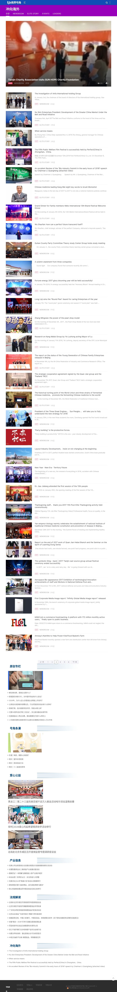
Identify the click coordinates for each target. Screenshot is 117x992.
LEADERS (57, 13)
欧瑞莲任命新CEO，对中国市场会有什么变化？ (26, 697)
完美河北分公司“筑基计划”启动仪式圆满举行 (25, 881)
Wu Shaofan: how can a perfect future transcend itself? (59, 224)
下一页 (75, 662)
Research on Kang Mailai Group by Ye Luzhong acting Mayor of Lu (63, 336)
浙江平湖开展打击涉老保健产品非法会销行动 (25, 929)
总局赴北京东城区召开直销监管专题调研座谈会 (32, 852)
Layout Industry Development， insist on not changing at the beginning (65, 449)
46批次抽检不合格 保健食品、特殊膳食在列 (24, 937)
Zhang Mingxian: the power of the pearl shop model (57, 318)
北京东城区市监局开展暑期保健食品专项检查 (25, 906)
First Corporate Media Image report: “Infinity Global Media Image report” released (70, 598)
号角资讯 (74, 986)
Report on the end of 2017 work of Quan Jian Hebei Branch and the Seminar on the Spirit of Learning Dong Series (71, 543)
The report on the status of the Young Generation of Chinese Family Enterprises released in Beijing (69, 356)
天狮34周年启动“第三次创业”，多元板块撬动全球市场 (28, 712)
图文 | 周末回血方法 (16, 763)
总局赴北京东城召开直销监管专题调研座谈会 (25, 902)
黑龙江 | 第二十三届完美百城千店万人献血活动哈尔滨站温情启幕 (41, 801)
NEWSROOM (18, 13)
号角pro (29, 985)
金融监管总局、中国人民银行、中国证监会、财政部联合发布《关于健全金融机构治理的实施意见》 (44, 918)
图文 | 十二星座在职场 (17, 767)
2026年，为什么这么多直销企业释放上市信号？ (26, 700)
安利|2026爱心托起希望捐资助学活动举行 (29, 826)
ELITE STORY (33, 13)
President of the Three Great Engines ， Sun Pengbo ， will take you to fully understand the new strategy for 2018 (68, 412)
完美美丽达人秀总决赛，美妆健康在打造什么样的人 (27, 716)
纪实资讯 (20, 985)
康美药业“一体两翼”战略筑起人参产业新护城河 (25, 873)
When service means (43, 131)
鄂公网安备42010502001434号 (79, 988)
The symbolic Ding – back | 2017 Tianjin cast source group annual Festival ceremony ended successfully (67, 562)
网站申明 (30, 989)
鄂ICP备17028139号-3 (89, 986)
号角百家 (39, 985)
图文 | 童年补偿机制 (16, 759)
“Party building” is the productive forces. (52, 430)
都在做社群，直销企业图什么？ (20, 693)
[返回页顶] (113, 978)
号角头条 (48, 985)
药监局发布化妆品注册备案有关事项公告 (23, 926)
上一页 (42, 662)
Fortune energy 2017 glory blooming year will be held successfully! (64, 280)
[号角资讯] (14, 2)
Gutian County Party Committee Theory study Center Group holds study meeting (70, 243)
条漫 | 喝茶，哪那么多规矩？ (19, 755)
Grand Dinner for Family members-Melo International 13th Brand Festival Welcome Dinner (70, 207)
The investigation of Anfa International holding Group (58, 93)
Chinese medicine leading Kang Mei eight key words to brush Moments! (66, 187)
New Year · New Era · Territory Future (51, 467)
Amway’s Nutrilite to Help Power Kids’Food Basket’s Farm (59, 636)
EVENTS (45, 13)
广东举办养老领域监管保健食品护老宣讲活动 (25, 910)
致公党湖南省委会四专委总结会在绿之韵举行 (25, 889)
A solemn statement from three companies (53, 262)
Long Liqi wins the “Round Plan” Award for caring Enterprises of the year (66, 299)
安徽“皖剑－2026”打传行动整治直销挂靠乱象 (25, 922)
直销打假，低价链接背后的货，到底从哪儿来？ (26, 708)
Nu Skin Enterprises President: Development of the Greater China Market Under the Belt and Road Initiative (71, 113)
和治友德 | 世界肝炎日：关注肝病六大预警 (24, 877)
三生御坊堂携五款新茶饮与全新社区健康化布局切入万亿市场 (30, 720)
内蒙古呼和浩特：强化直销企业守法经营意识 (25, 933)
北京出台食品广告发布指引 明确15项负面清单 (25, 914)
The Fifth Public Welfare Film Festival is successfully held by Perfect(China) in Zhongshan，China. (68, 150)
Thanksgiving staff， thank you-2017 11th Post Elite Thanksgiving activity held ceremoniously (68, 506)
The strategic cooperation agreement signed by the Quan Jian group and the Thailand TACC (68, 375)
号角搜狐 (20, 989)
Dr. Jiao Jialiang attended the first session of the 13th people (61, 486)
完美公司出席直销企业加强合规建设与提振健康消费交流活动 (30, 865)
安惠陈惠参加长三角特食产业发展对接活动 (24, 869)
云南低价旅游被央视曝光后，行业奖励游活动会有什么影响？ (30, 704)
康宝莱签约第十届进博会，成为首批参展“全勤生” (26, 885)
